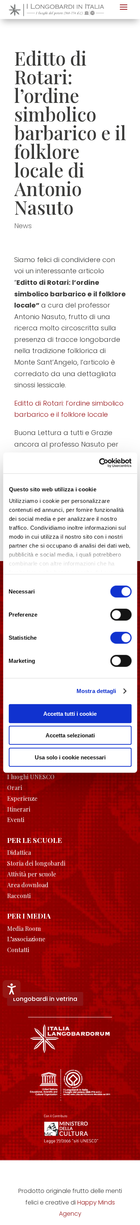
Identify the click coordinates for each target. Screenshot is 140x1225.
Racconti (19, 896)
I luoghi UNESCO (31, 777)
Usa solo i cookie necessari (70, 757)
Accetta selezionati (70, 735)
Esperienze (22, 798)
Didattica (19, 852)
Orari (14, 787)
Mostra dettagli (96, 691)
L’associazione (26, 939)
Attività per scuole (31, 874)
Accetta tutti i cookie (70, 713)
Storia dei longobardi (36, 863)
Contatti (18, 950)
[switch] (120, 614)
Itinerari (18, 809)
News (23, 225)
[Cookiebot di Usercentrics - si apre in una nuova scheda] (99, 463)
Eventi (15, 820)
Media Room (24, 928)
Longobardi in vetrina (45, 999)
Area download (28, 885)
